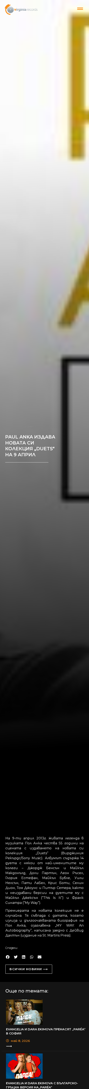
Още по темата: (26, 991)
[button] (7, 956)
